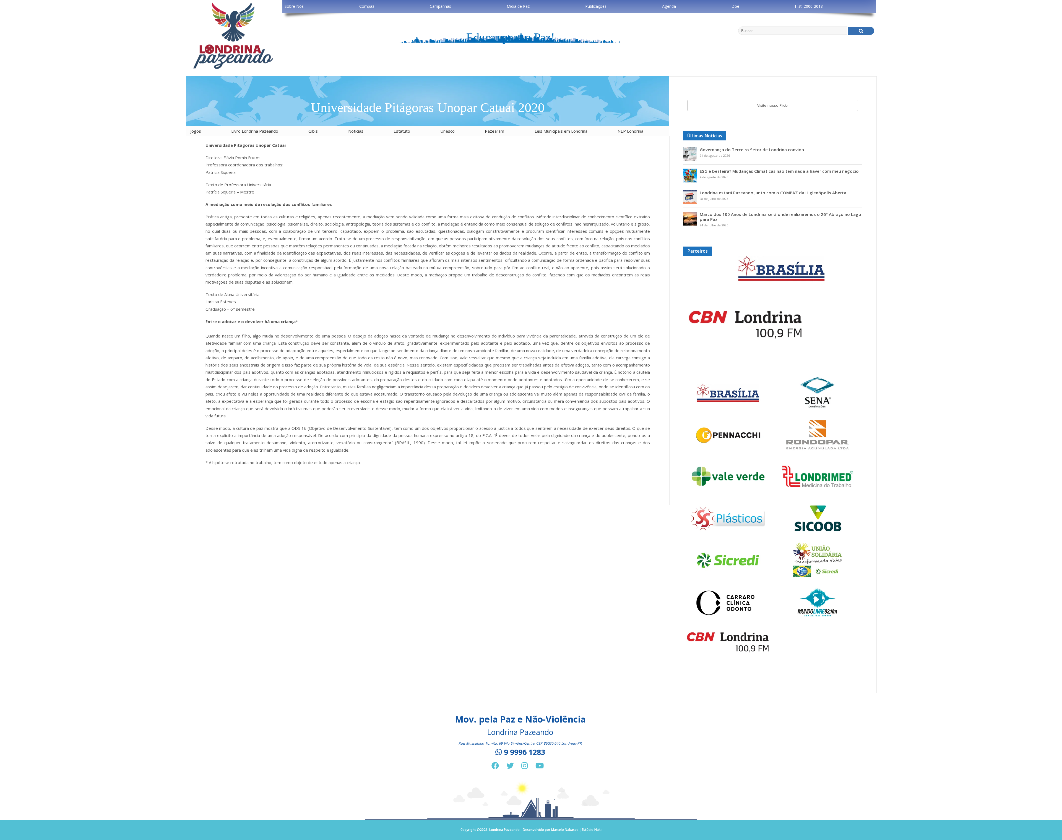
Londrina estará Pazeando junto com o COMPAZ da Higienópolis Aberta (773, 192)
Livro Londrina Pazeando (254, 131)
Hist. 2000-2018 (809, 6)
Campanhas (440, 6)
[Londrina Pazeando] (233, 68)
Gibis (313, 131)
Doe (735, 6)
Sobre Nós (294, 6)
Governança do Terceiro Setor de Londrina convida (752, 149)
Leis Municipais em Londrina (561, 131)
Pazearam (494, 131)
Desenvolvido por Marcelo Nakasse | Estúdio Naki (562, 829)
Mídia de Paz (518, 6)
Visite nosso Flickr (772, 105)
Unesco (447, 131)
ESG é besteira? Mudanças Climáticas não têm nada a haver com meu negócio (779, 171)
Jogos (195, 131)
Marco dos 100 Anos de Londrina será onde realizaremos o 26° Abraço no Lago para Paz (780, 216)
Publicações (596, 6)
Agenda (669, 6)
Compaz (366, 6)
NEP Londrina (630, 131)
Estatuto (402, 131)
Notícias (355, 131)
